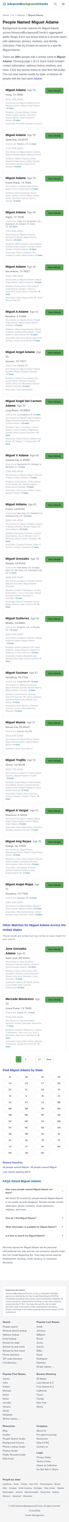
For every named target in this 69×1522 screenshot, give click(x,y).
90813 (26, 410)
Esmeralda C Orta (23, 286)
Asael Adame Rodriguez (24, 787)
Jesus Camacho (34, 697)
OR (26, 1134)
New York (42, 1402)
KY (26, 1102)
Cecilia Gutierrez (22, 653)
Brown (40, 1338)
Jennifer (7, 1402)
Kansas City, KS (14, 727)
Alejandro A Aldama (24, 533)
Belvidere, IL (12, 316)
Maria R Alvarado (24, 601)
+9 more (10, 778)
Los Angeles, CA (24, 415)
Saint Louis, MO (14, 958)
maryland (16, 1496)
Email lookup (9, 1338)
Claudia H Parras (24, 545)
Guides (6, 1434)
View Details (54, 90)
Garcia (40, 1346)
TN (42, 1140)
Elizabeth (7, 1414)
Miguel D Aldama (27, 524)
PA (42, 1134)
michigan (38, 1488)
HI (59, 1089)
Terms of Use (44, 1461)
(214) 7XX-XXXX (14, 1017)
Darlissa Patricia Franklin (17, 870)
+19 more (17, 240)
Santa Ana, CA (13, 139)
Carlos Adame (34, 481)
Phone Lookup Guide (14, 1446)
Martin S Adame (22, 159)
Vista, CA (21, 221)
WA (58, 1147)
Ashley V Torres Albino (22, 195)
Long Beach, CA (14, 410)
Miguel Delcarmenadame (17, 421)
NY (10, 1127)
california (7, 1484)
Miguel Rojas (26, 906)
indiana (55, 1492)
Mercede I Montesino (32, 1023)
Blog (5, 1430)
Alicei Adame (35, 244)
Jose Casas (21, 490)
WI (26, 1153)
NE (58, 1115)
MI (43, 1109)
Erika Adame (21, 481)
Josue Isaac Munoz (24, 749)
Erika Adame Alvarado (16, 487)
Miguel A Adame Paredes (25, 371)
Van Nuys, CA (21, 570)
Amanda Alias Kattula (24, 332)
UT (10, 1147)
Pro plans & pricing (46, 1434)
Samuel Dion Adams (24, 378)
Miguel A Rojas (25, 909)
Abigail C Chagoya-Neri (26, 441)
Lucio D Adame (20, 430)
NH (26, 1121)
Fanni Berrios (22, 705)
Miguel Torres (12, 189)
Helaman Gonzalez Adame (18, 964)
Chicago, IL (36, 464)
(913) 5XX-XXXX (14, 735)
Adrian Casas (34, 490)
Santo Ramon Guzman (25, 694)
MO (26, 1115)
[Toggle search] (55, 4)
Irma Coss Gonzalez (22, 976)
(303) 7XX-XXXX (14, 769)
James (6, 1378)
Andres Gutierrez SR (24, 647)
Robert (6, 1386)
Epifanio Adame (30, 484)
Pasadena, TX (13, 893)
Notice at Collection (47, 1465)
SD (26, 1140)
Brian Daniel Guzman (28, 659)
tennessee (45, 1492)
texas (16, 1484)
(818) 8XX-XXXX (14, 577)
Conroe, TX (22, 365)
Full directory (9, 1362)
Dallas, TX (22, 1013)
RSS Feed (8, 1458)
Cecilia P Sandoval (21, 547)
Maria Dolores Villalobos (26, 539)
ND (42, 1127)
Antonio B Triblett (24, 982)
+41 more (13, 227)
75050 (28, 1008)
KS (10, 1102)
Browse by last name (14, 1346)
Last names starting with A (16, 1171)
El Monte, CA (23, 627)
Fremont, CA (36, 513)
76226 (20, 217)
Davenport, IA (12, 224)
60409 (26, 460)
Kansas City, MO (24, 731)
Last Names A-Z (45, 1382)
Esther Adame (19, 115)
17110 (24, 677)
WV (10, 1153)
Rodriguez (42, 1358)
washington (8, 1492)
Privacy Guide (10, 1450)
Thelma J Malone (13, 796)
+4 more (38, 282)
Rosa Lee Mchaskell (22, 383)
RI (59, 1134)
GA (42, 1089)
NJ (42, 1121)
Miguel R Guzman (28, 685)
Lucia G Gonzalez (26, 593)
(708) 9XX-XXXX (14, 471)
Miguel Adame (26, 320)
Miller (39, 1350)
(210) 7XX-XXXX (14, 276)
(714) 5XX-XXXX (14, 148)
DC (10, 1089)
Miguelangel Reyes (14, 852)
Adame (21, 15)
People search (10, 1326)
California (42, 1390)
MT (42, 1115)
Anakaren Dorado (22, 830)
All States (41, 1378)
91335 (22, 563)
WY (42, 1153)
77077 (22, 361)
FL (26, 1089)
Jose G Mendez (25, 536)
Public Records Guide (14, 1454)
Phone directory (11, 1354)
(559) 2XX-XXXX (14, 520)
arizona (19, 1492)
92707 (24, 139)
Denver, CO (12, 764)
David (6, 1394)
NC (26, 1127)
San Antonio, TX (14, 271)
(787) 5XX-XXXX (14, 231)
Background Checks (13, 1442)
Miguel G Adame (27, 638)
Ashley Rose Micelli (23, 341)
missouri (6, 1496)
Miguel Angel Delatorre (30, 418)
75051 (28, 182)
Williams (41, 1334)
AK (26, 1077)
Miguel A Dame (34, 155)
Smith (40, 1326)
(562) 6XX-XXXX (14, 634)
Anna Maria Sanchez (15, 785)
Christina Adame (20, 249)
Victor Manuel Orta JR (26, 297)
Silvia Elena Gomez (25, 912)
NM (58, 1121)
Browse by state (11, 1342)
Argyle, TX (11, 217)
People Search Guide (14, 1438)
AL (10, 1077)
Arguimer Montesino (24, 1030)
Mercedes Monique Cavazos (29, 123)
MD (10, 1109)
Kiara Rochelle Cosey (24, 915)
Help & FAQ (43, 1442)
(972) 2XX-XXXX (14, 99)
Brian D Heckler (30, 291)
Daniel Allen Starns (25, 1041)
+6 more (18, 711)
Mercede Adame (27, 1021)
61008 (22, 316)
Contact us (42, 1446)
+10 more (24, 423)
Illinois (40, 1406)
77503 (24, 893)
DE (58, 1083)
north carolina (25, 1488)
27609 (22, 846)
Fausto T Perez (29, 796)
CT (42, 1083)
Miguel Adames (22, 477)
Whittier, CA (12, 623)
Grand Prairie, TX (15, 182)
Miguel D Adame (27, 235)
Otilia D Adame (22, 244)
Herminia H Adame (14, 237)
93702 (21, 509)
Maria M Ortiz (25, 864)
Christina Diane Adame (16, 247)
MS (10, 1115)
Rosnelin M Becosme (15, 699)
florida (24, 1484)
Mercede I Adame (20, 198)
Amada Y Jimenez (27, 289)
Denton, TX (24, 224)
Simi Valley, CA (24, 567)
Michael (7, 1390)
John (5, 1382)
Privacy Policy (44, 1457)
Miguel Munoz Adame (30, 739)
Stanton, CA (22, 144)
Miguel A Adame (13, 105)
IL (26, 1096)
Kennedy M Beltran (28, 861)
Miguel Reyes (26, 849)
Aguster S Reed (13, 493)
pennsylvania (46, 1484)
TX (59, 1140)
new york (33, 1484)
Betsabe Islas (12, 659)
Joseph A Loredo (13, 255)
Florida (40, 1398)
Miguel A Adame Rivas (30, 103)
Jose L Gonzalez (22, 427)
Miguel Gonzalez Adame (31, 581)
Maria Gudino (28, 255)
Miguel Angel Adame (30, 105)
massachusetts (31, 1492)
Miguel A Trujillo (27, 773)
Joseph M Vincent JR (26, 1044)
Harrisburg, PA (13, 677)
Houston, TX (12, 361)
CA (10, 1083)
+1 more (32, 144)
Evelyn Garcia (22, 439)
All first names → (12, 1418)
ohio (5, 1488)
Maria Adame (12, 864)
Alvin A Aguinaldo (24, 827)
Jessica (7, 1406)
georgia (12, 1488)
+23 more (23, 529)
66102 (26, 727)
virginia (60, 1488)
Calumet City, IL (14, 460)
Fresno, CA (11, 509)
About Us (41, 1430)
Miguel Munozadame (15, 742)
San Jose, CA (23, 513)
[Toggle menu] (63, 4)
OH (58, 1127)
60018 (23, 815)
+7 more (38, 255)
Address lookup (11, 1334)
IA (59, 1096)
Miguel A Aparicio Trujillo (25, 775)
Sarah (6, 1410)
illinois (57, 1484)
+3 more (10, 643)
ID (10, 1096)
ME (58, 1102)
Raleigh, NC (12, 846)
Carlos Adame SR (21, 335)
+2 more (34, 189)
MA (26, 1109)
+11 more (13, 630)
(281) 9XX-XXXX (14, 902)
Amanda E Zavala (14, 291)
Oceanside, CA (33, 221)
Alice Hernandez (23, 338)
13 (39, 1059)
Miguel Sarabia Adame (16, 155)
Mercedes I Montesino (26, 1035)
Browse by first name (14, 1350)
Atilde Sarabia (33, 161)
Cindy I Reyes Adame (25, 859)
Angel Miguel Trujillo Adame (28, 782)
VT (26, 1147)
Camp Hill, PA (23, 681)
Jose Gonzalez (26, 961)
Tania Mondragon (24, 389)
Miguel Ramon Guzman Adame (20, 687)
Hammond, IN (23, 464)
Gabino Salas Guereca (26, 793)
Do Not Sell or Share (47, 1469)
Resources (42, 1438)
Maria (6, 1398)
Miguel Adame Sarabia (30, 152)
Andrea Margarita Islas (26, 656)
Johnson (41, 1330)
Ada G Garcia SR (28, 604)
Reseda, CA (12, 563)
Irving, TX (11, 94)
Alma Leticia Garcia (24, 971)
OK (10, 1134)
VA (42, 1147)
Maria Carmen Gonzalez (24, 433)
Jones (40, 1342)
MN (58, 1109)
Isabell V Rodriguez (24, 590)
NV (10, 1121)
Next (48, 1059)
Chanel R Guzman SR (16, 697)
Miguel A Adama (26, 282)
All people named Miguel (43, 1167)
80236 (22, 764)
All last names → (45, 1366)
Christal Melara (22, 112)
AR (58, 1077)
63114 (26, 958)
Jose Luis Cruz (25, 1033)
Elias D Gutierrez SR (25, 253)
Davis (39, 1354)
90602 (21, 623)
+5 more (10, 108)
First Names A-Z (45, 1386)
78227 (26, 271)
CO (26, 1083)
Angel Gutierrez (22, 650)
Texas (40, 1394)
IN (43, 1096)
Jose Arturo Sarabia (14, 164)
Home (6, 15)
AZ (42, 1077)
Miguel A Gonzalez (14, 583)
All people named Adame (16, 1167)
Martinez (41, 1362)
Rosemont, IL (13, 815)
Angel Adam (24, 189)
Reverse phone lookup (15, 1330)
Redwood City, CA (14, 516)
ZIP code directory (12, 1358)
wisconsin (27, 1496)
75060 (19, 94)
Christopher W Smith (25, 867)
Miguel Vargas (26, 475)
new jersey (49, 1488)
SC (10, 1140)
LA (42, 1102)
